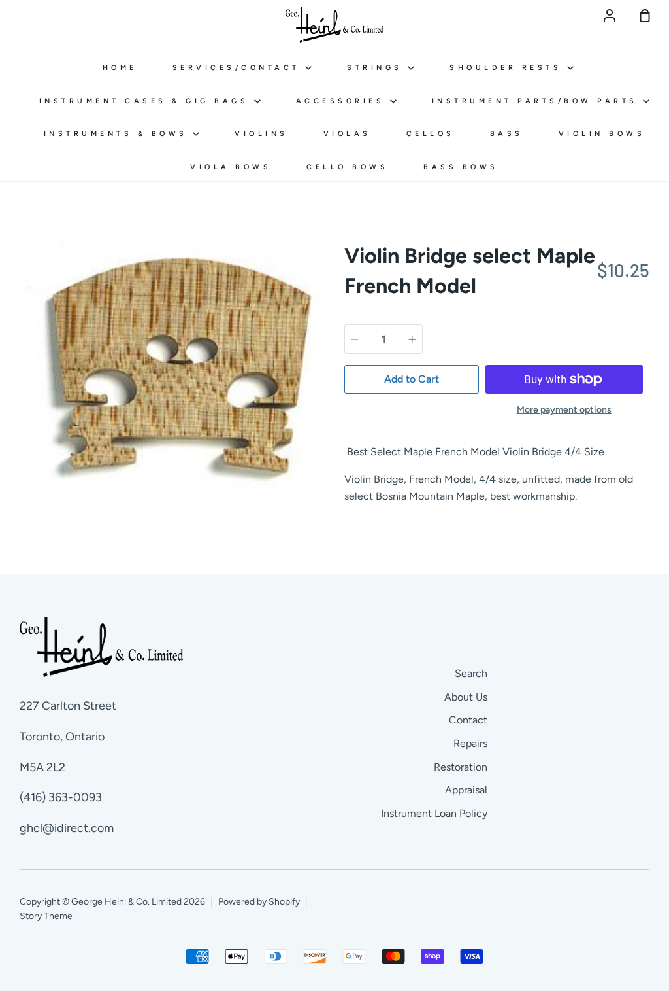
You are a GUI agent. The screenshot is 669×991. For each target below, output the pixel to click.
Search (471, 673)
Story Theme (46, 916)
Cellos (430, 134)
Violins (261, 134)
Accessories (343, 101)
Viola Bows (230, 167)
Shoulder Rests (508, 67)
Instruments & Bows (118, 134)
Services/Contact (239, 67)
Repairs (470, 743)
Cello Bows (347, 167)
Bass (506, 134)
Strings (377, 67)
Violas (347, 134)
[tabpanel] (172, 369)
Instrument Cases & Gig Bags (146, 101)
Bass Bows (460, 167)
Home (120, 67)
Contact (468, 720)
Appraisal (466, 790)
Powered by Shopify (259, 901)
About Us (465, 697)
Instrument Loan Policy (434, 813)
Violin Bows (602, 134)
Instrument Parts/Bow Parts (538, 101)
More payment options (564, 409)
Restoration (460, 767)
